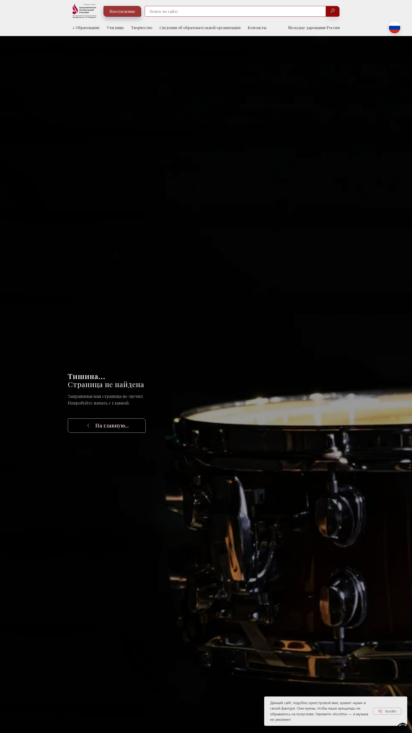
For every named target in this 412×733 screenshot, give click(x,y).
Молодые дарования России (314, 27)
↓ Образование (86, 27)
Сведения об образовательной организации (200, 27)
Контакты (257, 27)
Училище (115, 27)
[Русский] (394, 27)
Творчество (141, 27)
